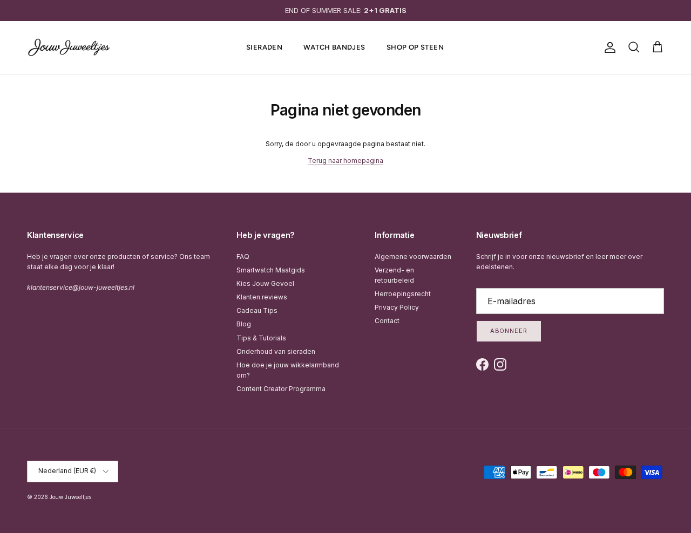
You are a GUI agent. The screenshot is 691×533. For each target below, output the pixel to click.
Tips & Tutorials (261, 338)
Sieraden (264, 47)
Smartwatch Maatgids (270, 270)
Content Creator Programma (281, 389)
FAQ (242, 256)
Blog (243, 324)
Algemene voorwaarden (413, 256)
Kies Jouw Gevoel (265, 283)
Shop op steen (415, 47)
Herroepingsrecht (403, 294)
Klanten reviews (261, 297)
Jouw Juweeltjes (70, 497)
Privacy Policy (397, 307)
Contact (387, 321)
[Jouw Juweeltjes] (69, 47)
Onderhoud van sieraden (275, 351)
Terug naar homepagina (345, 160)
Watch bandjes (334, 47)
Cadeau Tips (256, 310)
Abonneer (508, 330)
